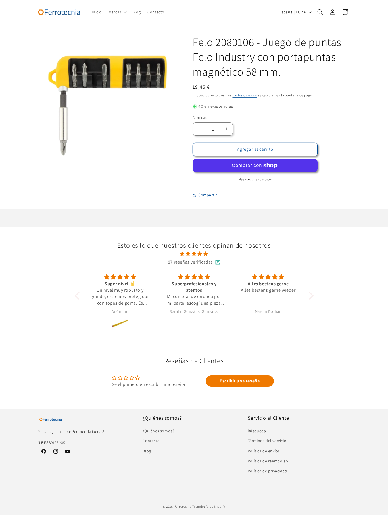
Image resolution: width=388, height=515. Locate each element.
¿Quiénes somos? (158, 431)
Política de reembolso (268, 461)
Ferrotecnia (183, 506)
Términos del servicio (267, 441)
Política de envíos (264, 451)
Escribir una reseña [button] (240, 381)
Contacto (151, 441)
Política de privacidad (267, 470)
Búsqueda (257, 431)
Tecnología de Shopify (208, 506)
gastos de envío (245, 95)
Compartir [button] (207, 194)
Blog (147, 451)
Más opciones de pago (255, 179)
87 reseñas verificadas (190, 262)
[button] (117, 12)
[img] (194, 254)
